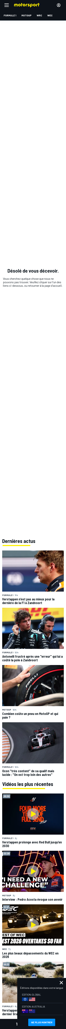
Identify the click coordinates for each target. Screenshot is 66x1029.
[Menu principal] (7, 5)
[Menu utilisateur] (58, 5)
